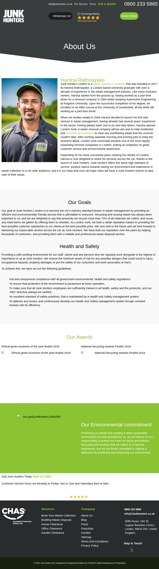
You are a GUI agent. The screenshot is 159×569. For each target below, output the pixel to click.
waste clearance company (109, 83)
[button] (129, 16)
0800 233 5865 (141, 4)
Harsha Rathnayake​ (83, 80)
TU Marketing (119, 563)
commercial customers (80, 133)
